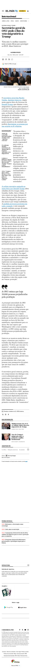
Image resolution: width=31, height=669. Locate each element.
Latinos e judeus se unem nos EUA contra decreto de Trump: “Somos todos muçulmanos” (7, 162)
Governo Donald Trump (8, 25)
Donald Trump (7, 104)
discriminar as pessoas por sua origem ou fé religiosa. (15, 125)
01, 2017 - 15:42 (18, 54)
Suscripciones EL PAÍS (22, 653)
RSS (16, 655)
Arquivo (4, 586)
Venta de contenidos (11, 651)
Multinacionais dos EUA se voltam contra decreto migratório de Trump (20, 425)
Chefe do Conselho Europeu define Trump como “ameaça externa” (7, 137)
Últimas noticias (7, 521)
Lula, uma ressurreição (12, 529)
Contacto (4, 651)
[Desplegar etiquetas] (28, 449)
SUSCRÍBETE (22, 11)
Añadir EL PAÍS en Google (10, 63)
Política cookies (25, 651)
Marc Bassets (15, 441)
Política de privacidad (8, 653)
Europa (17, 21)
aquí (26, 461)
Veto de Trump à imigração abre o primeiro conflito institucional (18, 437)
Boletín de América (8, 569)
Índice (18, 655)
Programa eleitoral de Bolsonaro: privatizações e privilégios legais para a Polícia (14, 541)
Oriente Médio (23, 21)
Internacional (9, 16)
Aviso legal (18, 651)
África (12, 21)
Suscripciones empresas (9, 655)
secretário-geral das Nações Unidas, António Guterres (13, 99)
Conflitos (4, 449)
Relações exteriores (13, 449)
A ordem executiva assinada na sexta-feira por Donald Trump (13, 187)
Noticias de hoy (23, 655)
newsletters (6, 565)
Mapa (15, 653)
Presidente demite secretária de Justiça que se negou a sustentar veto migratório (6, 149)
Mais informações (6, 457)
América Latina (5, 21)
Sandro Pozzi (15, 52)
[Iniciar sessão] (28, 11)
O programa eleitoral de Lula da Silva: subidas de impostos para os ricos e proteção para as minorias (15, 534)
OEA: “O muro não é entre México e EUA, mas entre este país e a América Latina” (6, 175)
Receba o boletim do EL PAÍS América (14, 411)
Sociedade (22, 449)
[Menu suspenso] (3, 11)
